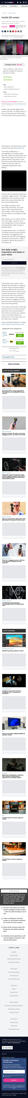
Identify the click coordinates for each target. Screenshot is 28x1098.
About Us (4, 1054)
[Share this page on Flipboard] (16, 31)
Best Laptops (14, 968)
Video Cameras (11, 13)
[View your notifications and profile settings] (17, 2)
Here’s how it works (18, 36)
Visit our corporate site (14, 1042)
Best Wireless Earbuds (14, 1009)
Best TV (14, 989)
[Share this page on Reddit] (10, 31)
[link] (6, 334)
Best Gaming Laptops (14, 972)
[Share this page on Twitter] (5, 31)
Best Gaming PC (14, 975)
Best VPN (14, 952)
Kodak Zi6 (21, 148)
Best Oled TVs (14, 992)
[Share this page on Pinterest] (13, 31)
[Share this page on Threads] (18, 31)
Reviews (12, 26)
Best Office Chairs (14, 1012)
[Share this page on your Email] (21, 31)
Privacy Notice (22, 269)
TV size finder (13, 6)
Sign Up (14, 1080)
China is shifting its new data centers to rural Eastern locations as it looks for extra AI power (14, 920)
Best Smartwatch (14, 995)
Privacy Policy (19, 1086)
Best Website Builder (14, 962)
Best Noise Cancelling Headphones (14, 1005)
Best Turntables (14, 1002)
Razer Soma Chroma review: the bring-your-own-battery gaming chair (14, 929)
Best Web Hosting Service (14, 958)
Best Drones (14, 1025)
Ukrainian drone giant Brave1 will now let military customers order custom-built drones (14, 938)
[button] (26, 2)
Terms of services (20, 267)
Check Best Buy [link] (7, 80)
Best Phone (14, 985)
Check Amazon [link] (7, 77)
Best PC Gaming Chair (14, 979)
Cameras (4, 13)
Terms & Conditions (13, 1087)
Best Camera (14, 1019)
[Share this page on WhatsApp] (8, 31)
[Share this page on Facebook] (2, 31)
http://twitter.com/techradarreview (13, 324)
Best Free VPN (14, 955)
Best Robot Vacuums (14, 1029)
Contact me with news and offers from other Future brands (14, 1076)
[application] (14, 179)
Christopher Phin (21, 25)
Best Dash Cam (14, 1022)
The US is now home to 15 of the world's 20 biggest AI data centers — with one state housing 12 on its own (14, 910)
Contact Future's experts (8, 1057)
